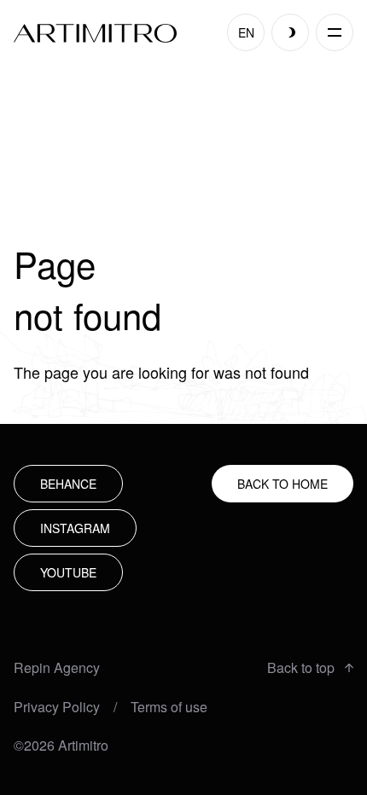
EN (246, 32)
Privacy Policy (57, 707)
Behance (68, 483)
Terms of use (169, 707)
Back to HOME (282, 483)
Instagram (75, 528)
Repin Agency (57, 667)
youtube (68, 572)
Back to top (301, 667)
